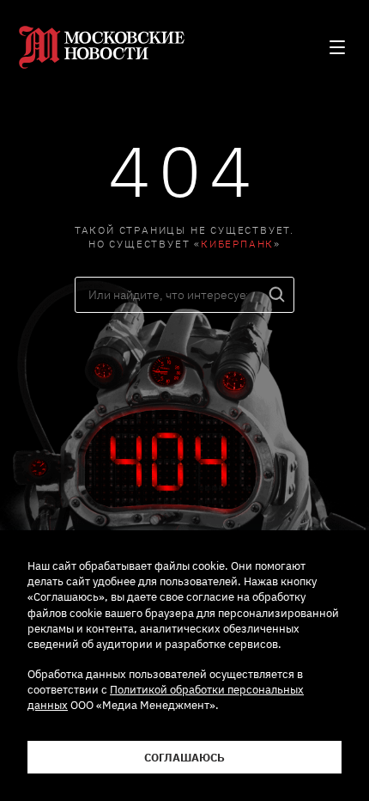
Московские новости (105, 47)
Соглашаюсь (184, 757)
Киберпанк (237, 243)
